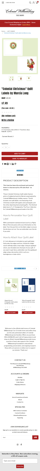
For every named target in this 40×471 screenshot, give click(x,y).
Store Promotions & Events (20, 397)
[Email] (5, 164)
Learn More (26, 24)
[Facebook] (3, 164)
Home (3, 31)
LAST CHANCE (11, 31)
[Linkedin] (13, 164)
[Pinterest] (15, 164)
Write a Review (8, 120)
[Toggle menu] (3, 3)
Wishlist (20, 377)
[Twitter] (10, 164)
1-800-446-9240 (10, 2)
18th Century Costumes (20, 410)
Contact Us (20, 402)
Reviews (20, 175)
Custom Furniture (20, 413)
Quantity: (5, 143)
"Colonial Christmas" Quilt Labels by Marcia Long (17, 33)
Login (17, 380)
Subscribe (20, 466)
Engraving (20, 417)
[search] (30, 2)
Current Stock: (7, 136)
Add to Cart (11, 312)
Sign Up (22, 380)
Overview (20, 170)
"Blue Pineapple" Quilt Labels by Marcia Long (28, 301)
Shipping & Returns (20, 384)
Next (36, 56)
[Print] (8, 164)
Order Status (20, 382)
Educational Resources (20, 415)
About (20, 399)
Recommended (20, 268)
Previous (3, 56)
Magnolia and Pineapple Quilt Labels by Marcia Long (11, 302)
